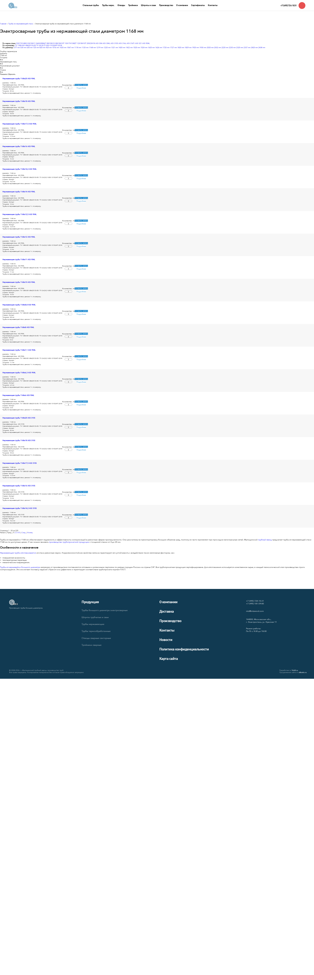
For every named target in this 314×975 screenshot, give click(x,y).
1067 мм (70, 47)
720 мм (36, 47)
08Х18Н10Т (59, 43)
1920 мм (195, 47)
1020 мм (63, 47)
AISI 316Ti (131, 43)
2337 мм (247, 47)
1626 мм (158, 47)
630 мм (30, 47)
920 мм (49, 47)
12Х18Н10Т (81, 43)
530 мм (23, 47)
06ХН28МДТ (41, 43)
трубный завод (265, 539)
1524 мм (144, 47)
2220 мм (225, 47)
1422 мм (129, 47)
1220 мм (107, 47)
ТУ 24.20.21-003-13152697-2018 (49, 45)
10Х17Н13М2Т (71, 43)
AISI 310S (114, 43)
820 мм (42, 47)
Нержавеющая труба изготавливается (18, 553)
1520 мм (136, 47)
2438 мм (261, 47)
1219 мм (99, 47)
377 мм (17, 47)
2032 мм (217, 47)
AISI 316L (122, 43)
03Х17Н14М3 (21, 43)
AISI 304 (98, 43)
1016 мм (55, 47)
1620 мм (151, 47)
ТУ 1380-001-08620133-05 (25, 45)
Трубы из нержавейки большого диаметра (20, 567)
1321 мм (114, 47)
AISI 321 (138, 43)
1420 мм (121, 47)
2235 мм (232, 47)
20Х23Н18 (91, 43)
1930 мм (202, 47)
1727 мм (173, 47)
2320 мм (239, 47)
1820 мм (180, 47)
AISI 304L (106, 43)
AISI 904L (146, 43)
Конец (30, 532)
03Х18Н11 (31, 43)
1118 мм (77, 47)
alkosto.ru (303, 672)
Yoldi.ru (295, 670)
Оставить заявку (81, 85)
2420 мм (254, 47)
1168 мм (92, 47)
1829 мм (188, 47)
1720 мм (166, 47)
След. (23, 532)
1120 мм (85, 47)
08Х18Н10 (50, 43)
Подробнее (81, 88)
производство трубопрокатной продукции (69, 542)
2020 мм (210, 47)
